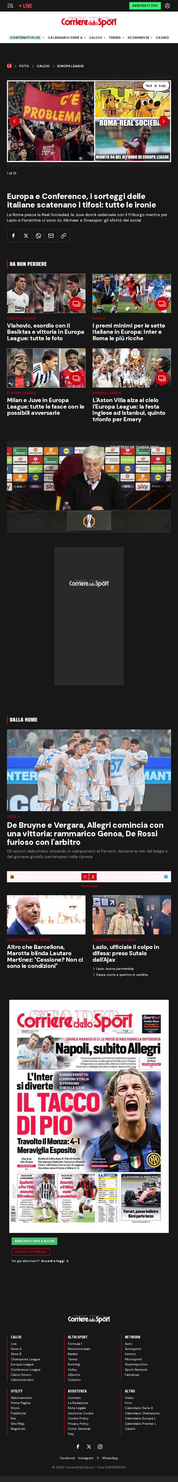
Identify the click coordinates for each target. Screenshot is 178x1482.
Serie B (16, 1354)
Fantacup (132, 1375)
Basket (73, 1354)
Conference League (26, 1370)
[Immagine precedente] (14, 121)
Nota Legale (77, 1408)
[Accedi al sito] (168, 6)
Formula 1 (75, 1344)
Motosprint (133, 1359)
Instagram (86, 1458)
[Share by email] (51, 235)
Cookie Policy (78, 1418)
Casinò (162, 38)
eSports (74, 1375)
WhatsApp (110, 1458)
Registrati (18, 1429)
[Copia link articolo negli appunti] (63, 235)
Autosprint (133, 1349)
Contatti (74, 1398)
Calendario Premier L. (141, 1424)
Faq (70, 1434)
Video (129, 1398)
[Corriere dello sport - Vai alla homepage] (88, 22)
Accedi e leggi (52, 1261)
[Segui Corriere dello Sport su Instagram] (100, 1446)
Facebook (67, 1458)
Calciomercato (22, 1380)
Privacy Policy (78, 1424)
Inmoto (130, 1354)
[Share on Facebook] (13, 235)
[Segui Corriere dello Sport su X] (89, 1446)
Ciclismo (74, 1380)
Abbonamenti (21, 1398)
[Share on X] (26, 235)
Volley (72, 1370)
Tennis (115, 38)
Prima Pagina (20, 1403)
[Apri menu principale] (10, 6)
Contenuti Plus (25, 38)
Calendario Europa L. (140, 1418)
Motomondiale (79, 1349)
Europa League (70, 66)
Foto (24, 66)
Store (15, 1408)
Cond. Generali (79, 1429)
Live (27, 6)
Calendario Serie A (65, 38)
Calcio (95, 38)
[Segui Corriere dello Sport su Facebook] (78, 1446)
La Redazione (78, 1403)
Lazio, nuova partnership (115, 969)
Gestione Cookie (80, 1413)
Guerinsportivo (136, 1364)
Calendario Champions (142, 1413)
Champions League (25, 1359)
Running (74, 1364)
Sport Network (136, 1370)
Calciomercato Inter (28, 939)
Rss (13, 1418)
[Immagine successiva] (164, 121)
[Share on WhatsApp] (38, 235)
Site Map (18, 1424)
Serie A (13, 816)
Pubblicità (18, 1413)
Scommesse (138, 38)
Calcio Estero (21, 1375)
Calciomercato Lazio (114, 939)
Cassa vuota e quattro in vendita (122, 975)
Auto (128, 1344)
